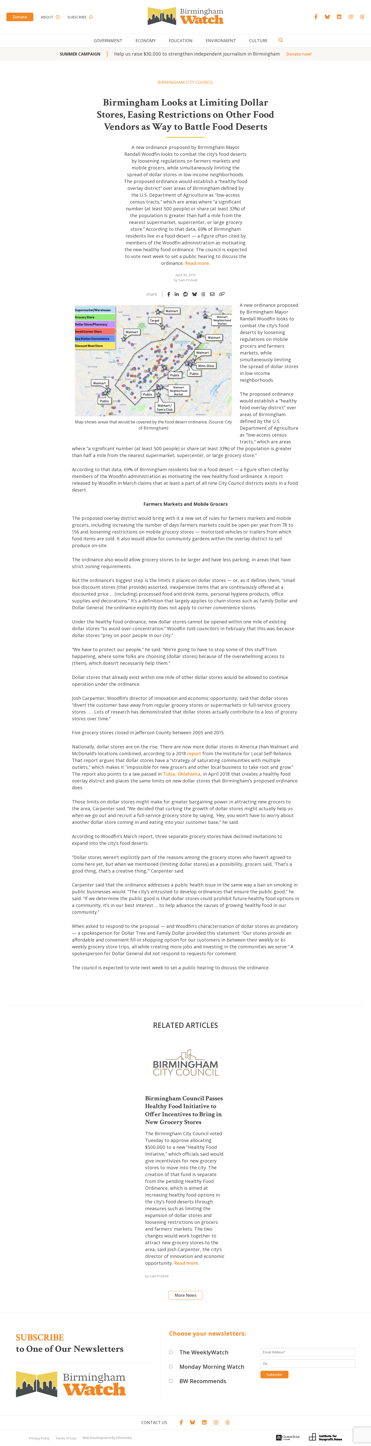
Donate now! (298, 54)
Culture (258, 40)
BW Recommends (202, 1381)
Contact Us (154, 1422)
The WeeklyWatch (203, 1352)
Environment (221, 40)
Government (108, 40)
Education (181, 40)
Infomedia (124, 1437)
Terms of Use (66, 1438)
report (194, 753)
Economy (146, 40)
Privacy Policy (39, 1438)
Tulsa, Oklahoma (181, 774)
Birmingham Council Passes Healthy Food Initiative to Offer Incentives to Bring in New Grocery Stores (184, 1110)
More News (186, 1295)
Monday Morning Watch (211, 1366)
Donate (20, 17)
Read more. (197, 263)
